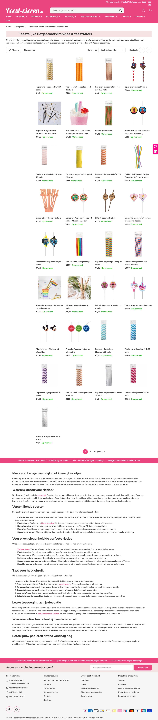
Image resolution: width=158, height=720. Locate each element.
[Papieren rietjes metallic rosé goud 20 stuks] (108, 69)
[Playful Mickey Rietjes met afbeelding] (49, 331)
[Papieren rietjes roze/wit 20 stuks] (138, 375)
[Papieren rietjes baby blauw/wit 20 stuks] (108, 331)
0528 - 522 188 (15, 692)
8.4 (51, 660)
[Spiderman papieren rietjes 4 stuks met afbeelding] (138, 113)
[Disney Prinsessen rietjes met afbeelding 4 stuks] (138, 200)
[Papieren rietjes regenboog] (79, 244)
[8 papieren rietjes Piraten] (138, 69)
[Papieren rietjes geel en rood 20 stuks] (79, 69)
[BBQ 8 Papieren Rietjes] (108, 200)
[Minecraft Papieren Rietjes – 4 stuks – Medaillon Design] (79, 200)
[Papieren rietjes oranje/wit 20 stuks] (108, 156)
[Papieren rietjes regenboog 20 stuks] (108, 244)
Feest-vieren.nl (19, 718)
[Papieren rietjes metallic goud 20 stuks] (79, 156)
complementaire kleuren (48, 613)
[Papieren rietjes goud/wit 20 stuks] (49, 69)
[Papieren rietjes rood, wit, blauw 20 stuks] (138, 244)
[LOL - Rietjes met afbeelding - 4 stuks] (108, 287)
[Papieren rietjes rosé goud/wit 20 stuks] (79, 375)
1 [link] (85, 451)
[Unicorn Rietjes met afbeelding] (138, 287)
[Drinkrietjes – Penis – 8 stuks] (49, 200)
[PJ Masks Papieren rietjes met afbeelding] (79, 331)
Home (8, 26)
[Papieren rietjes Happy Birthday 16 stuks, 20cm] (49, 113)
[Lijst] (149, 50)
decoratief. (41, 495)
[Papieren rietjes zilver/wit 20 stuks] (49, 419)
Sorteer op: (92, 50)
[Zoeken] (120, 10)
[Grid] (142, 50)
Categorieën (20, 26)
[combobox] (87, 10)
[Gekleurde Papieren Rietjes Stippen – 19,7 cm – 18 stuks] (138, 156)
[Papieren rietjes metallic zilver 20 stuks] (108, 375)
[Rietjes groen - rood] (108, 113)
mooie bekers (64, 584)
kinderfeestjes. (47, 523)
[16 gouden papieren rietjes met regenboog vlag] (49, 287)
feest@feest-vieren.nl (18, 688)
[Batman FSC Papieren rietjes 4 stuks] (49, 244)
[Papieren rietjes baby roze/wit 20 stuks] (49, 156)
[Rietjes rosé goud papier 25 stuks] (79, 287)
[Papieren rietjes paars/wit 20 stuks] (49, 375)
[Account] (144, 10)
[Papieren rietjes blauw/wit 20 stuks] (138, 331)
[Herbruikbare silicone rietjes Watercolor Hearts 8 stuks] (79, 113)
